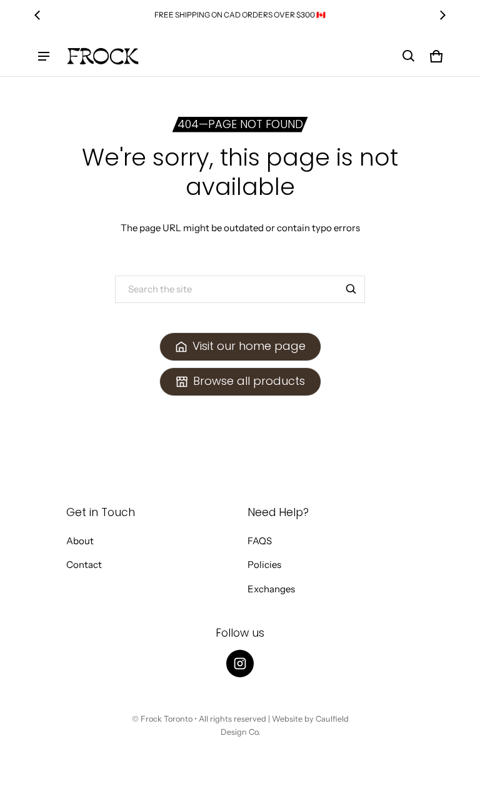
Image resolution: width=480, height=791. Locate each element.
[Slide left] (37, 14)
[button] (408, 56)
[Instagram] (240, 663)
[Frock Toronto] (102, 56)
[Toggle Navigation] (44, 56)
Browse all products (249, 381)
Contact (84, 564)
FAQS (260, 541)
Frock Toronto (166, 719)
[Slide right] (442, 14)
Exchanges (271, 589)
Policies (264, 564)
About (80, 541)
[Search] (351, 289)
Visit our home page (249, 346)
